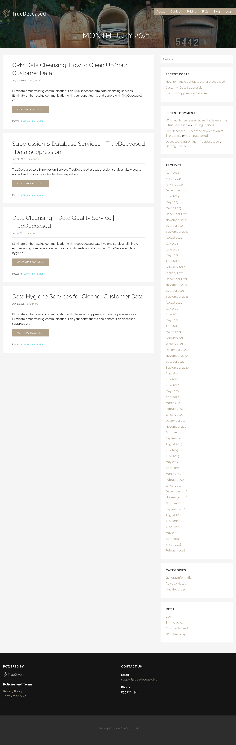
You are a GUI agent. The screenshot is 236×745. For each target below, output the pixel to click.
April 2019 (172, 467)
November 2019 (177, 426)
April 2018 (172, 538)
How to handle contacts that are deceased (195, 81)
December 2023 (176, 190)
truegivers (34, 80)
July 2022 (172, 243)
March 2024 (174, 178)
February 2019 (175, 479)
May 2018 (172, 532)
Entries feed (174, 622)
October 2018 (175, 503)
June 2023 (172, 196)
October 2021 (175, 290)
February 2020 (175, 408)
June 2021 (172, 314)
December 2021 (176, 279)
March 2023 (173, 208)
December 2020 (177, 349)
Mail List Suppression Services (186, 93)
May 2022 (172, 255)
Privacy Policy (12, 691)
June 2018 (172, 527)
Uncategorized (176, 589)
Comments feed (177, 628)
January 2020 (175, 414)
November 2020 (177, 355)
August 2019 (174, 444)
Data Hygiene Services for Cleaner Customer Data (77, 296)
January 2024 (175, 184)
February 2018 (175, 550)
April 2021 (172, 326)
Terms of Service (14, 696)
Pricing (191, 11)
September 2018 (177, 509)
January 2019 (174, 485)
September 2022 (177, 231)
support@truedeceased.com (140, 679)
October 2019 (175, 432)
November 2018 (177, 497)
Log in (170, 616)
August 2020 (174, 373)
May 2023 (172, 202)
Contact (175, 11)
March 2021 (173, 332)
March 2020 (174, 403)
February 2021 (175, 338)
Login (229, 11)
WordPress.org (176, 634)
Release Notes (176, 583)
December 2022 (176, 214)
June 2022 (172, 249)
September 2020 (177, 367)
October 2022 (175, 225)
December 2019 (176, 420)
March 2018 (173, 544)
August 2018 (174, 515)
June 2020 (172, 385)
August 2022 (174, 237)
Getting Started (203, 125)
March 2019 (173, 473)
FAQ (205, 11)
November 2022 (176, 220)
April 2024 (172, 172)
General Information (33, 121)
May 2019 (172, 462)
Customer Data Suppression (185, 87)
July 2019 (172, 450)
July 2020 (172, 379)
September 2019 (177, 438)
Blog (217, 11)
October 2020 (175, 361)
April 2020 (172, 397)
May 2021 (172, 320)
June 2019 (172, 456)
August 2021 (174, 302)
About (161, 11)
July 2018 (172, 521)
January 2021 (174, 343)
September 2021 (177, 296)
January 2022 (174, 273)
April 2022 (172, 261)
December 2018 (176, 491)
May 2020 (172, 391)
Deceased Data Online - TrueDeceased (192, 141)
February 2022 (175, 267)
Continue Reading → (30, 109)
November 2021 (176, 284)
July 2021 (172, 308)
